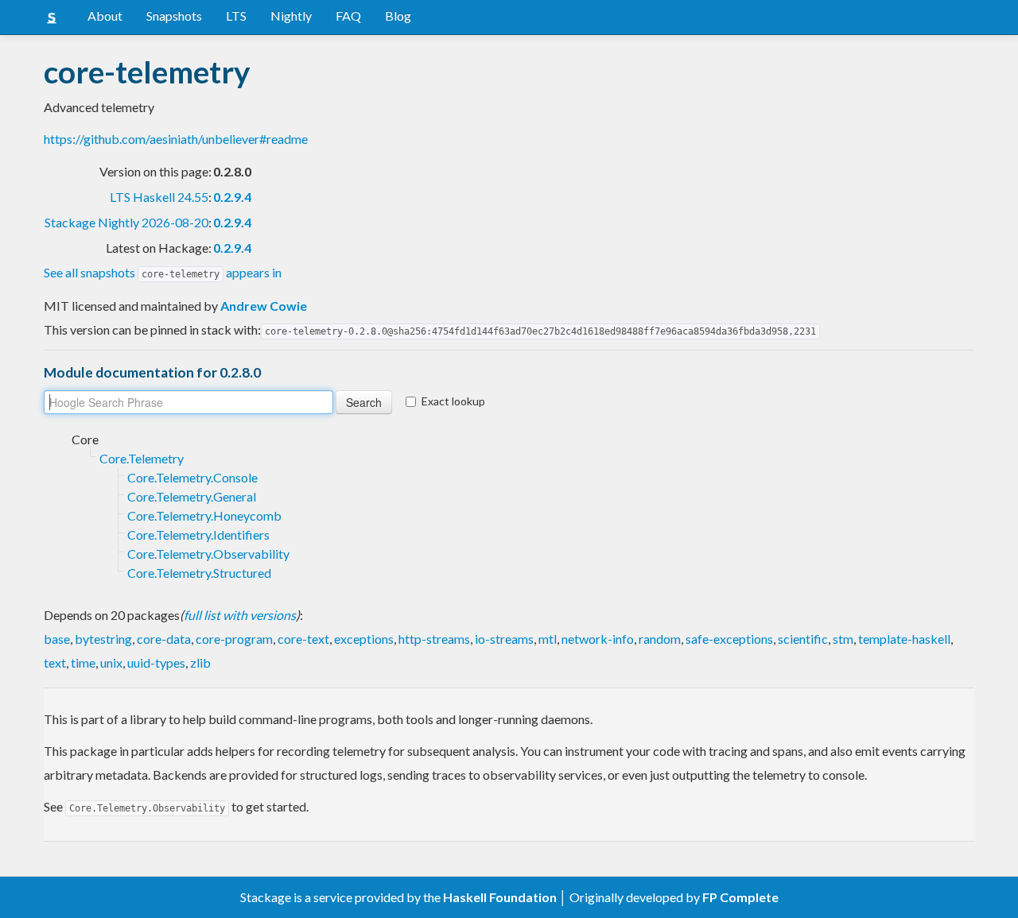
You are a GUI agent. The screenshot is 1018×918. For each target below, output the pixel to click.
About (104, 15)
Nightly (291, 15)
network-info (597, 638)
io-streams (504, 638)
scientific (803, 638)
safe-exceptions (729, 638)
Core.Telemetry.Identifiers (198, 534)
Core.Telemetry (141, 458)
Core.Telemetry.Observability (208, 553)
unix (111, 662)
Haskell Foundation (500, 896)
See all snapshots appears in (163, 272)
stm (843, 638)
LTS (236, 15)
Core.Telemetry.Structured (199, 572)
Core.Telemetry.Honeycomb (204, 515)
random (660, 638)
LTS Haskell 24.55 (159, 196)
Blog (398, 15)
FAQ (348, 15)
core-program (234, 638)
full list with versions (240, 614)
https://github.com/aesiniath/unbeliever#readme (176, 138)
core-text (303, 638)
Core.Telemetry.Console (192, 477)
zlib (200, 662)
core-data (164, 638)
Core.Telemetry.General (191, 496)
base (57, 638)
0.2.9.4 (232, 196)
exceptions (364, 638)
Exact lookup (453, 401)
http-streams (434, 638)
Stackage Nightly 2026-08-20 (126, 222)
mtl (547, 638)
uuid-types (156, 662)
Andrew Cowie (263, 305)
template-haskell (904, 638)
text (55, 662)
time (83, 662)
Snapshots (174, 15)
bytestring (103, 638)
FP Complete (740, 896)
